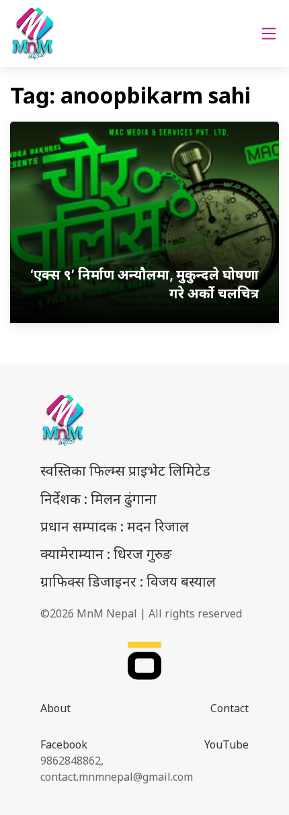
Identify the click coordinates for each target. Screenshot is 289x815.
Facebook (63, 744)
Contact (229, 708)
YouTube (226, 744)
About (55, 708)
